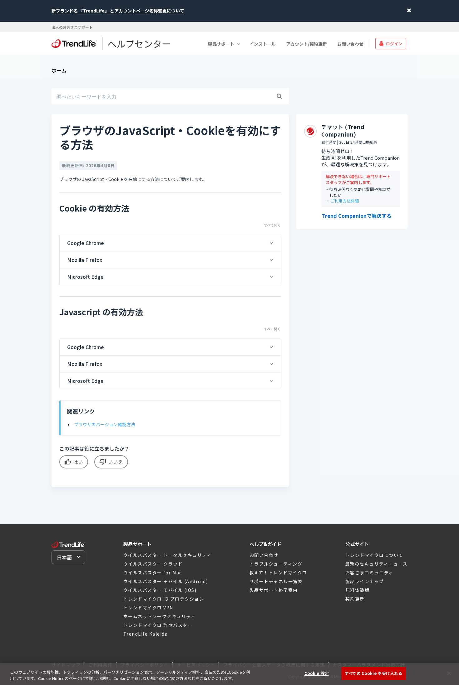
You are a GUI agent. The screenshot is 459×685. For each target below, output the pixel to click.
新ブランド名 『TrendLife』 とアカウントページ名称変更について (118, 11)
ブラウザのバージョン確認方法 (104, 424)
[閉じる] (449, 673)
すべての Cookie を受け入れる (373, 673)
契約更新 (355, 599)
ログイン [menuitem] (394, 43)
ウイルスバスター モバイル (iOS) (160, 590)
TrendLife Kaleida (145, 634)
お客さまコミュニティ (369, 572)
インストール (262, 43)
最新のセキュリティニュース (376, 564)
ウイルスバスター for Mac (152, 572)
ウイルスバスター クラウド (153, 564)
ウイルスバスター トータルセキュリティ (167, 555)
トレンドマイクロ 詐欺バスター (158, 625)
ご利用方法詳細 (344, 201)
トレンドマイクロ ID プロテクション (163, 599)
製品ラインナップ (364, 581)
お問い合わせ (350, 43)
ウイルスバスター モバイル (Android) (165, 581)
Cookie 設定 (316, 673)
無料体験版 (357, 590)
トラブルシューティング (276, 564)
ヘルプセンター (139, 43)
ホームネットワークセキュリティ (159, 616)
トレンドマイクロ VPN (148, 607)
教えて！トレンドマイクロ (278, 572)
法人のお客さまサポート (72, 27)
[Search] (279, 96)
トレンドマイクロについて (374, 555)
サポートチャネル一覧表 (276, 581)
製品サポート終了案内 (273, 590)
